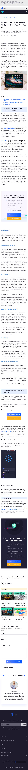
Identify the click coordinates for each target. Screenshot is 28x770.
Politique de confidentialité (7, 761)
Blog (7, 17)
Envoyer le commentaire (14, 662)
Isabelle (3, 35)
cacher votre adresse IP (9, 128)
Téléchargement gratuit (14, 215)
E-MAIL (3, 639)
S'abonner (23, 724)
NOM (3, 633)
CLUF (3, 762)
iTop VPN (3, 8)
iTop (2, 12)
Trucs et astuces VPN (7, 593)
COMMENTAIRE (5, 645)
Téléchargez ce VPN (6, 431)
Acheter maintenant (14, 418)
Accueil (3, 17)
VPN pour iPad (13, 17)
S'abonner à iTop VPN (14, 218)
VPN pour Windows (19, 593)
